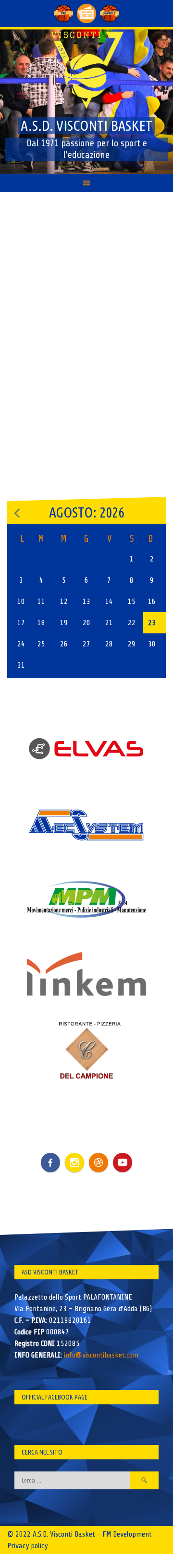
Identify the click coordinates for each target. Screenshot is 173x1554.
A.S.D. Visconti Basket (86, 125)
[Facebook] (50, 1155)
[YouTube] (122, 1162)
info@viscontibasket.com (101, 1355)
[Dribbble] (98, 1162)
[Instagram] (74, 1162)
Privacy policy (27, 1545)
